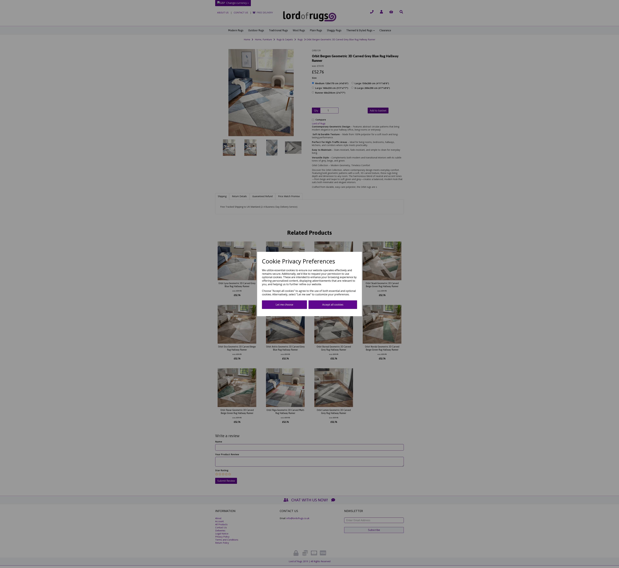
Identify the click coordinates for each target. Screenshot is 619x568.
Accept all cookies (332, 304)
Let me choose (284, 304)
